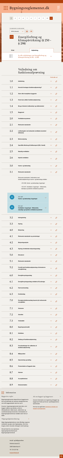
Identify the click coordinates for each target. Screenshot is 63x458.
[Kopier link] (56, 82)
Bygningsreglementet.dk (29, 8)
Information (11, 392)
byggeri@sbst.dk (14, 452)
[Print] (27, 31)
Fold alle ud (53, 77)
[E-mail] (31, 31)
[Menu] (58, 7)
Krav (12, 50)
